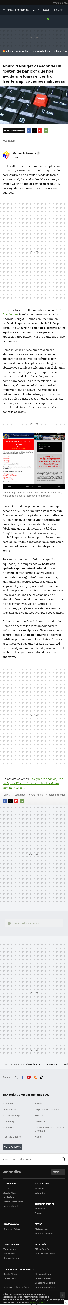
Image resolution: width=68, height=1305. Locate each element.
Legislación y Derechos (47, 1109)
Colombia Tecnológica (16, 10)
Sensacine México (44, 1278)
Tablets (39, 1103)
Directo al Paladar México (16, 1287)
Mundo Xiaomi (10, 1206)
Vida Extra (40, 1192)
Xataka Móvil (9, 1192)
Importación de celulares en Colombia (50, 1129)
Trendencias (9, 1248)
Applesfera (8, 1197)
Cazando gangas (12, 1115)
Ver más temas (12, 1146)
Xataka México (10, 1273)
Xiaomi (38, 1136)
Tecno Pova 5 (52, 1064)
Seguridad (20, 794)
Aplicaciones (10, 1109)
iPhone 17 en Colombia (17, 50)
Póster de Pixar (33, 1064)
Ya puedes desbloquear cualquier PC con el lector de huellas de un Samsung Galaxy (33, 783)
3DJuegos (40, 1188)
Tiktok (41, 1076)
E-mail (46, 130)
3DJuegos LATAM (43, 1273)
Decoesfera (9, 1253)
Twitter (34, 130)
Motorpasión (41, 1228)
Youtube (28, 1076)
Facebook (29, 130)
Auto (36, 10)
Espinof (38, 1212)
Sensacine (40, 1208)
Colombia (40, 1121)
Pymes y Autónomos (45, 1253)
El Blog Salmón (42, 1248)
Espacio (58, 10)
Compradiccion (11, 1257)
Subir (56, 1171)
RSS (35, 1076)
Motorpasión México (45, 1287)
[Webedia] (60, 2)
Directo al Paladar (12, 1228)
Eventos (39, 1115)
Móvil (46, 10)
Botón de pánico (56, 794)
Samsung (8, 1121)
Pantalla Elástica (12, 1136)
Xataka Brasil (9, 1278)
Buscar (63, 1159)
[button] (26, 153)
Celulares (8, 1103)
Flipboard (40, 130)
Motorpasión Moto (44, 1233)
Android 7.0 (37, 794)
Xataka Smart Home (13, 1201)
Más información (37, 1301)
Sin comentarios (15, 130)
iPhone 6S (8, 1127)
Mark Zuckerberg (41, 50)
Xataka (6, 1188)
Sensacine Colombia (45, 1282)
